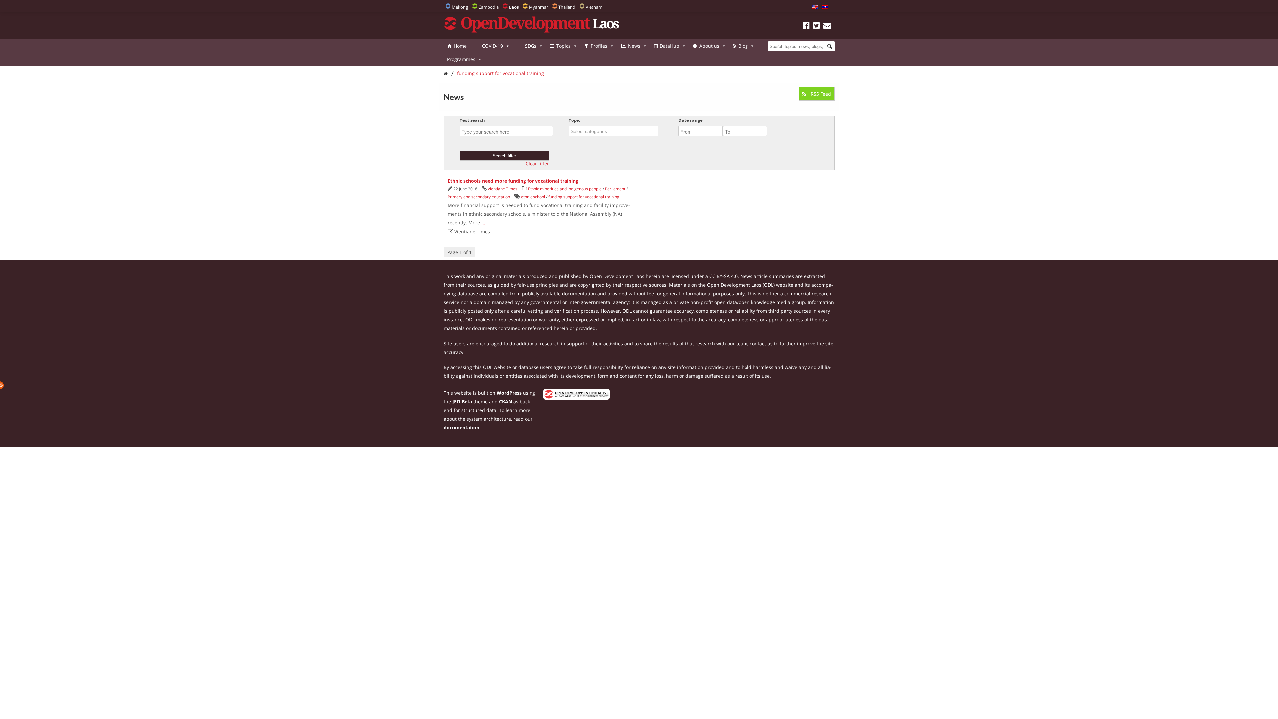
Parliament (615, 189)
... (483, 222)
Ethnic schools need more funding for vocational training (513, 181)
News (634, 46)
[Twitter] (816, 26)
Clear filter (537, 164)
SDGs (530, 46)
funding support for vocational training (500, 73)
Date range (690, 120)
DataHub (669, 46)
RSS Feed (820, 94)
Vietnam (594, 7)
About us (709, 46)
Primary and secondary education (479, 197)
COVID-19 (492, 46)
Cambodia (488, 7)
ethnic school (533, 197)
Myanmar (538, 7)
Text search (472, 120)
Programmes (461, 59)
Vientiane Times (502, 189)
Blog (743, 46)
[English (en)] (815, 7)
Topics (563, 46)
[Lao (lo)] (825, 7)
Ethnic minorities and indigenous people (565, 189)
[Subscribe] (827, 26)
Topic (574, 120)
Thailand (566, 7)
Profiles (599, 46)
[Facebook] (806, 26)
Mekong (460, 7)
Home (460, 46)
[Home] (446, 73)
